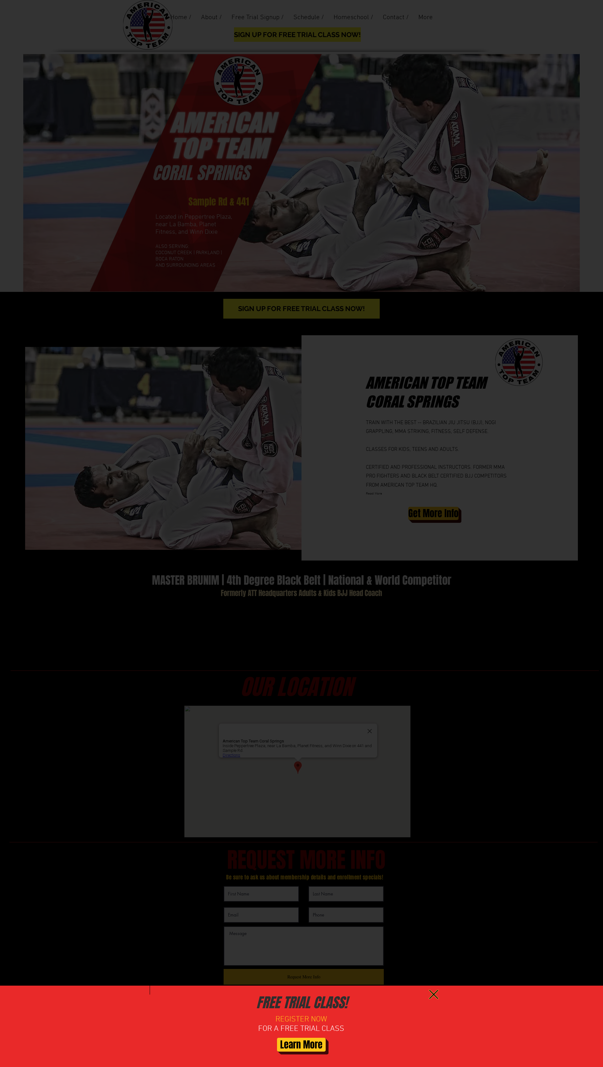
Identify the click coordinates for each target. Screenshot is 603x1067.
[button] (434, 994)
